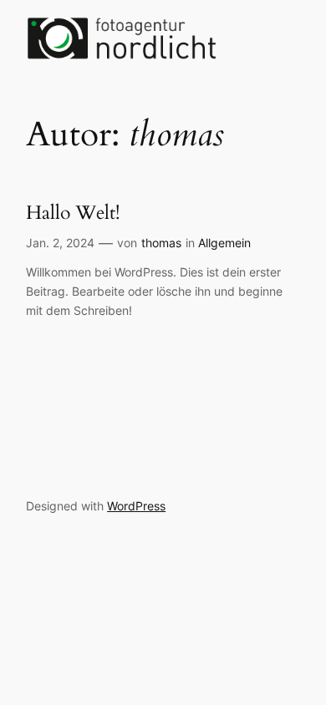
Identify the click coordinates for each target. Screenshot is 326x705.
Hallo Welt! (73, 212)
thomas (161, 243)
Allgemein (224, 243)
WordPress (136, 506)
